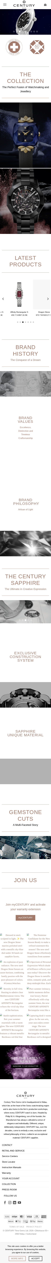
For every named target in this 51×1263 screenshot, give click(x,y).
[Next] (47, 324)
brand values (25, 445)
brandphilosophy (26, 527)
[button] (5, 4)
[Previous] (3, 324)
